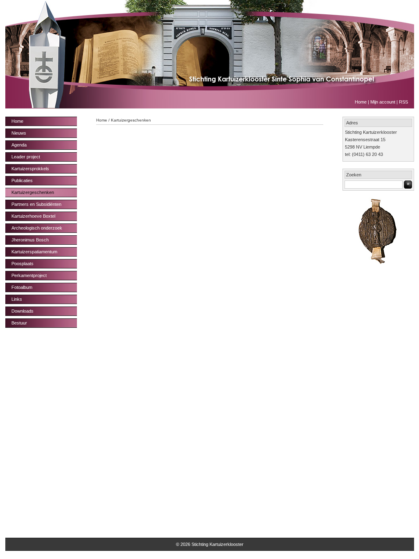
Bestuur (19, 322)
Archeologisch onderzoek (36, 227)
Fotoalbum (21, 287)
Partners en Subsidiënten (36, 204)
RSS (403, 101)
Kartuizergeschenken (32, 192)
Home (361, 101)
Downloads (22, 311)
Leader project (25, 156)
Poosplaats (22, 263)
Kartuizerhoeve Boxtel (33, 216)
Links (16, 299)
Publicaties (22, 180)
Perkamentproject (29, 275)
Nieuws (18, 133)
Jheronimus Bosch (30, 239)
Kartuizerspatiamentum (34, 251)
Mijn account (382, 101)
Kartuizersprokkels (30, 168)
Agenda (19, 144)
